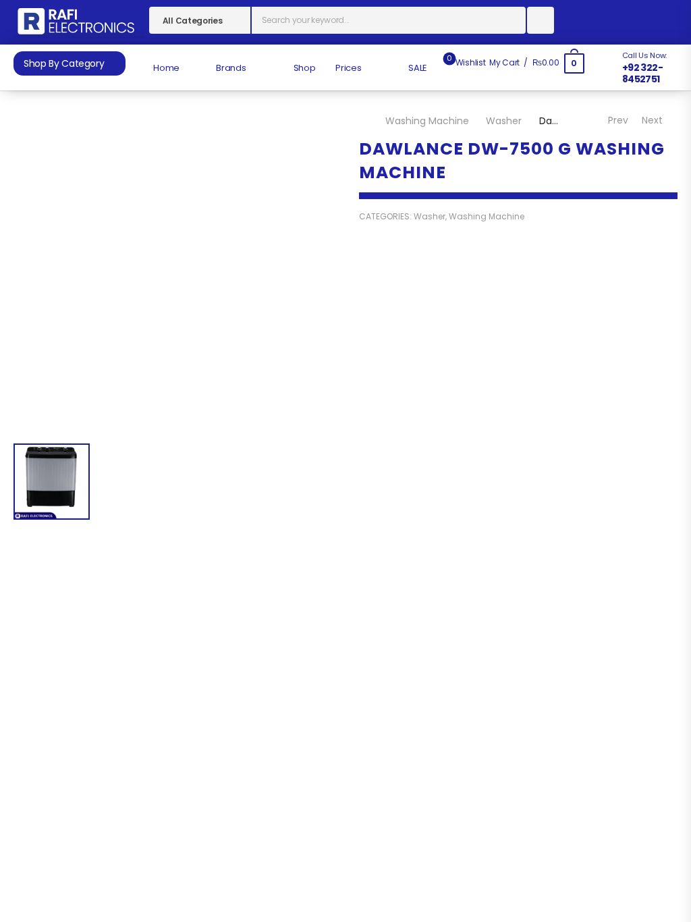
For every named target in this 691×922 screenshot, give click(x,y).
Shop (303, 67)
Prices (348, 67)
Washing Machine (427, 121)
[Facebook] (371, 449)
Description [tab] (297, 581)
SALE (417, 67)
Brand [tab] (413, 581)
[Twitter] (398, 449)
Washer (504, 121)
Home (165, 67)
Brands (230, 67)
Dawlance (382, 428)
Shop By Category (64, 63)
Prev (616, 120)
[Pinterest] (426, 449)
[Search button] (540, 20)
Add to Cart (517, 373)
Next (653, 120)
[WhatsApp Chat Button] (664, 848)
